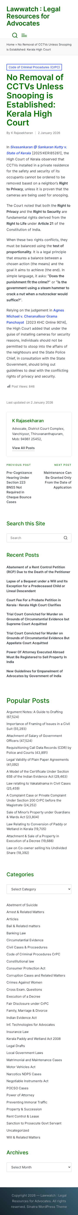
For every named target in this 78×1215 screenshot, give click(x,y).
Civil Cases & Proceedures (26, 947)
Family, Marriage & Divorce (26, 1010)
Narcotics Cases (23, 1074)
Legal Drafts (15, 1046)
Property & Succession (24, 1109)
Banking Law (16, 933)
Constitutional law (20, 961)
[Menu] (24, 35)
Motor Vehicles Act (20, 1067)
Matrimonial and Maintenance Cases (34, 1060)
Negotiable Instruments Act (27, 1081)
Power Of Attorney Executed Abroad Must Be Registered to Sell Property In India (36, 657)
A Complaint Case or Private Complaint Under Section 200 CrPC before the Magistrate (36, 800)
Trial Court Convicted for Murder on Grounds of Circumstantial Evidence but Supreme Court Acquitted (37, 619)
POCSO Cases (17, 1088)
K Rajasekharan (28, 420)
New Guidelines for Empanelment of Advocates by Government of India (34, 673)
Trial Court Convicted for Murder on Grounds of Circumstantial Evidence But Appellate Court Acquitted (38, 638)
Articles (12, 919)
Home (10, 44)
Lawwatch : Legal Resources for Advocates (33, 16)
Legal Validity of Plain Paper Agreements (37, 759)
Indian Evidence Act (21, 1018)
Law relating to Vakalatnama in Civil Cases (38, 783)
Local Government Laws (24, 1053)
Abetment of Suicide (22, 905)
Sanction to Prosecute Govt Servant (33, 1123)
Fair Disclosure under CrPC (27, 1004)
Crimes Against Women (24, 982)
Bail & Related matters (23, 926)
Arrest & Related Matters (25, 912)
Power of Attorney (20, 1095)
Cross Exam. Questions (24, 989)
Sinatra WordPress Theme (47, 1207)
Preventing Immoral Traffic (26, 1102)
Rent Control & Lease (22, 1116)
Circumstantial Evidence (25, 940)
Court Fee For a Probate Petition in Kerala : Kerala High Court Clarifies (33, 602)
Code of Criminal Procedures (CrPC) (34, 67)
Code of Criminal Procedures (33, 954)
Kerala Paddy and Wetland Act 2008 (33, 1039)
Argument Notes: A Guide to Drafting (34, 712)
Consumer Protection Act (25, 968)
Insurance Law (17, 1032)
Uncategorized (17, 1130)
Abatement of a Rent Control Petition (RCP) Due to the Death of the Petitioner (38, 569)
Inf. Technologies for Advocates (30, 1025)
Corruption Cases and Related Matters (35, 975)
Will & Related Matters (23, 1137)
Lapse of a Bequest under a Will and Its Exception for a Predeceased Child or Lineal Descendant (37, 586)
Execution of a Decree (23, 996)
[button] (23, 448)
